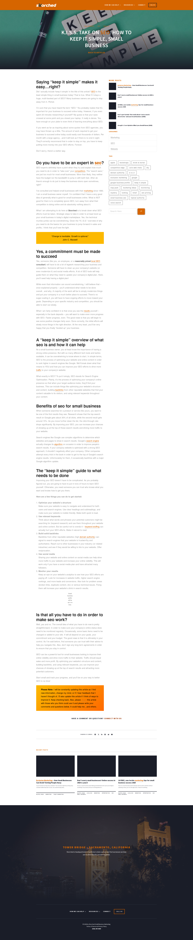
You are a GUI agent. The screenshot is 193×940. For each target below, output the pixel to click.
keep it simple (140, 183)
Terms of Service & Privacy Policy (96, 927)
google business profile (120, 183)
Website (114, 148)
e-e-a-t (132, 173)
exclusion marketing (119, 178)
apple (113, 163)
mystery (114, 193)
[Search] (141, 211)
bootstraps (124, 163)
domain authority (117, 173)
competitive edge (118, 168)
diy (148, 168)
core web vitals (135, 168)
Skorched (72, 210)
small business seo (118, 198)
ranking (125, 193)
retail (135, 193)
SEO (113, 143)
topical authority (137, 198)
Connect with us (113, 718)
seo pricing (146, 193)
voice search (116, 203)
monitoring (145, 188)
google (134, 178)
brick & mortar (139, 163)
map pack (114, 188)
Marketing (115, 137)
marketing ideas (129, 188)
